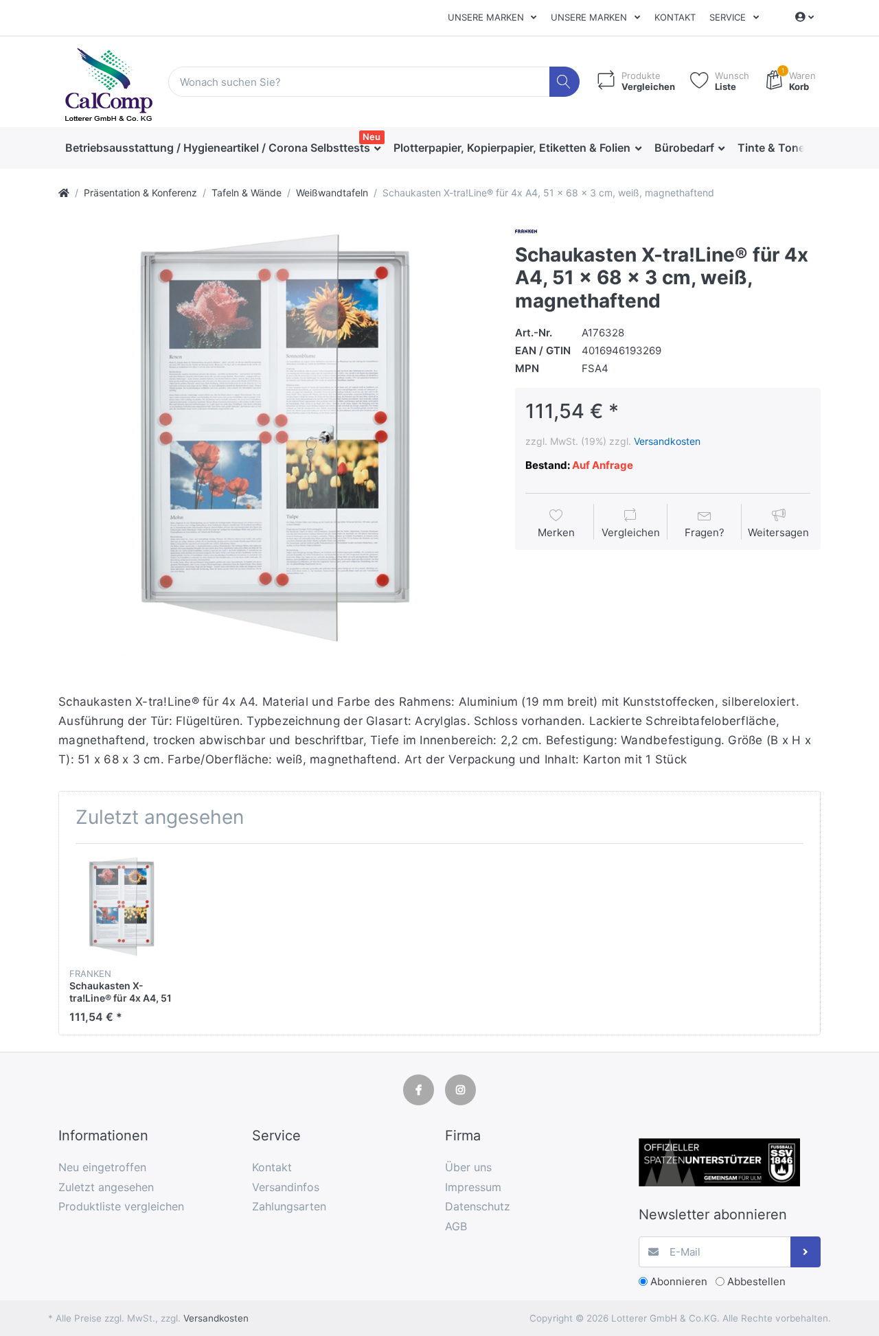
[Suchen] (564, 82)
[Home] (63, 192)
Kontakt (675, 17)
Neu (371, 136)
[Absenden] (805, 1251)
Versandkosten (667, 441)
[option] (276, 438)
